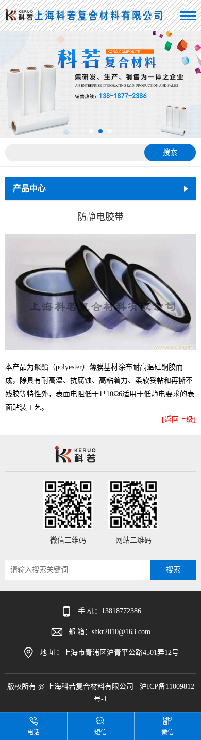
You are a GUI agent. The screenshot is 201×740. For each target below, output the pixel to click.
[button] (91, 131)
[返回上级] (179, 419)
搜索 (170, 152)
